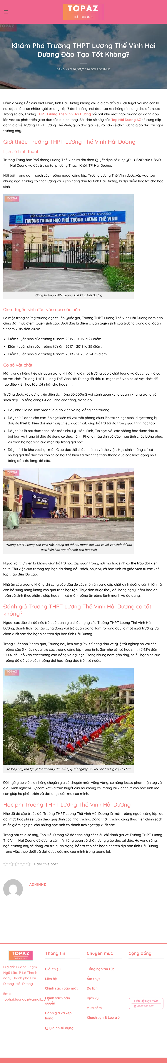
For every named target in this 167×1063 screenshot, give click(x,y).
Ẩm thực (93, 979)
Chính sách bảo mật (61, 988)
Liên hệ (51, 979)
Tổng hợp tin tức (100, 969)
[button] (5, 12)
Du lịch (92, 988)
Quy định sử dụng (59, 1028)
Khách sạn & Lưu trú (103, 1017)
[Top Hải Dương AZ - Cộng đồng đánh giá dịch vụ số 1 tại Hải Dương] (83, 12)
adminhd (103, 69)
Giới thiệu (52, 969)
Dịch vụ (93, 998)
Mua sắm (94, 1008)
